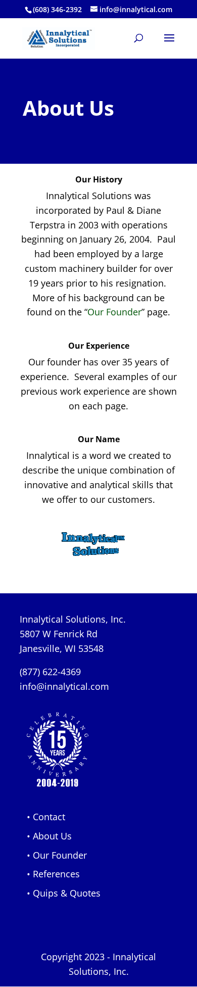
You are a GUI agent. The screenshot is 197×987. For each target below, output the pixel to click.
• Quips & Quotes (64, 893)
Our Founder (114, 312)
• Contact (46, 817)
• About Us (49, 836)
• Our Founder (57, 855)
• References (53, 874)
